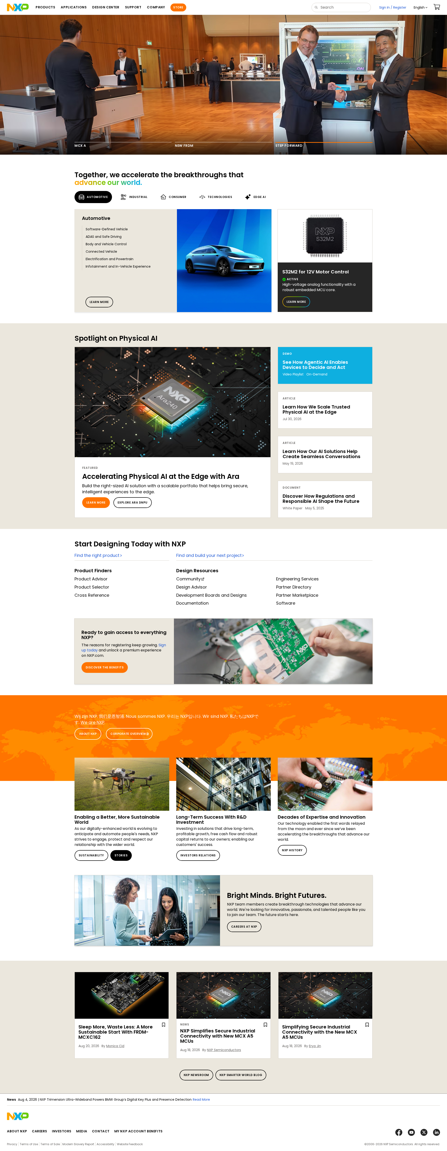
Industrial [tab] (138, 197)
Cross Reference (91, 595)
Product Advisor (91, 579)
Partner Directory (293, 587)
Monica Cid (115, 1046)
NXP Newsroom (196, 1075)
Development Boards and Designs (211, 595)
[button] (420, 7)
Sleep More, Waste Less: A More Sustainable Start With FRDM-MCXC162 (115, 1032)
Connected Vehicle (101, 251)
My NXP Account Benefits (138, 1131)
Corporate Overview (128, 734)
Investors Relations (198, 855)
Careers (39, 1131)
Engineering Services (297, 579)
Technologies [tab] (220, 197)
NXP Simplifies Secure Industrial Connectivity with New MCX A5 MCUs (217, 1036)
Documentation (192, 603)
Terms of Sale (50, 1144)
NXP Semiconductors (224, 1050)
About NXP (88, 734)
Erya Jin (315, 1046)
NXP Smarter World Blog (241, 1075)
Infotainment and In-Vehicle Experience (118, 266)
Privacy (12, 1144)
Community (188, 579)
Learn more (99, 302)
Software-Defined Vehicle (107, 229)
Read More (144, 1099)
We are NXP (92, 722)
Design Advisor (191, 587)
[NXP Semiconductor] (18, 7)
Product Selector (91, 587)
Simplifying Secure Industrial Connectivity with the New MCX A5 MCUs (319, 1032)
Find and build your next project (209, 555)
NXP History (292, 850)
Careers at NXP (244, 927)
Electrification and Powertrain (109, 259)
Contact (101, 1131)
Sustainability (91, 855)
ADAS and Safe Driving (104, 236)
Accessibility (105, 1144)
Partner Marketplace (297, 595)
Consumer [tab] (177, 197)
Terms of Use (29, 1144)
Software (285, 603)
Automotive (96, 218)
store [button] (178, 7)
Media (81, 1131)
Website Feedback (130, 1144)
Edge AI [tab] (260, 197)
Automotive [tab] (97, 197)
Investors (61, 1131)
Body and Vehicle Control (106, 244)
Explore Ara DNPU (133, 502)
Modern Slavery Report (78, 1144)
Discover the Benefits (105, 667)
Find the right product (96, 555)
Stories (121, 855)
